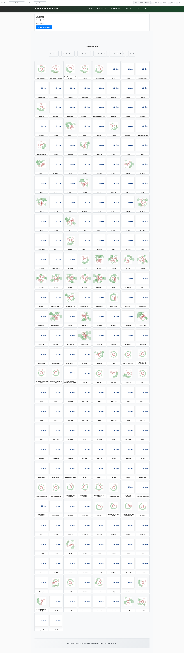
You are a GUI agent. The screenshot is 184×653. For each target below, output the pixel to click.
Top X (138, 8)
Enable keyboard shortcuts (142, 2)
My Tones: (29, 3)
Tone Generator (115, 8)
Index (90, 8)
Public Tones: (4, 3)
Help (146, 8)
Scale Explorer (101, 8)
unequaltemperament (46, 8)
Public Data (128, 8)
